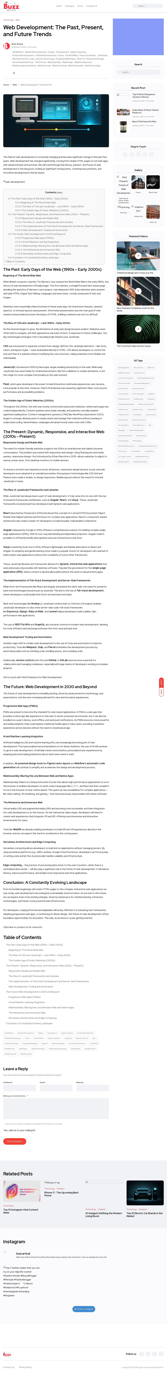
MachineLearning (20, 58)
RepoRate (121, 430)
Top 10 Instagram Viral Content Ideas (20, 1211)
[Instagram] (161, 1354)
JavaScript (102, 55)
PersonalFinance (139, 425)
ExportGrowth (123, 389)
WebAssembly (54, 62)
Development (62, 52)
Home (59, 6)
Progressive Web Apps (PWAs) (34, 237)
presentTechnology (45, 58)
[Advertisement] (139, 37)
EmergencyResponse (141, 383)
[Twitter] (148, 1354)
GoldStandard (138, 399)
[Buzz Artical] (11, 6)
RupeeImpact (141, 436)
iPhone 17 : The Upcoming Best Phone (61, 1194)
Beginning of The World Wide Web (35, 202)
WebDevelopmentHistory (24, 65)
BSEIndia (150, 368)
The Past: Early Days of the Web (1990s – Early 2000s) (38, 198)
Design (51, 52)
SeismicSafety (123, 441)
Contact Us (91, 6)
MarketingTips (123, 420)
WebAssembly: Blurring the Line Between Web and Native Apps (51, 245)
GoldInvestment (124, 399)
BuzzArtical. (159, 1367)
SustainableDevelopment (148, 446)
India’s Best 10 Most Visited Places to (145, 111)
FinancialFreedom (138, 389)
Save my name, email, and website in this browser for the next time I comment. (34, 1124)
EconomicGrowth (124, 383)
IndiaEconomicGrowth (145, 404)
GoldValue (151, 399)
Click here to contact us (15, 927)
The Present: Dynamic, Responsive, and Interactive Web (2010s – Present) (48, 214)
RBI (150, 425)
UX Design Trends (124, 457)
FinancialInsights (138, 394)
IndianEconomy (137, 409)
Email (43, 1082)
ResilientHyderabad (136, 430)
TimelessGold (135, 451)
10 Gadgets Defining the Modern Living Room (103, 1215)
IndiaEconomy (123, 409)
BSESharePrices (124, 373)
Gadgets (151, 394)
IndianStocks (151, 409)
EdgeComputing (78, 52)
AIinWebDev (18, 52)
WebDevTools (44, 65)
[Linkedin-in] (154, 1354)
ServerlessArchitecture (22, 62)
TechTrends (40, 62)
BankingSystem (123, 368)
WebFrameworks (76, 65)
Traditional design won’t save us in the (135, 272)
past (32, 58)
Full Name (8, 1082)
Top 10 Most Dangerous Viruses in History (143, 95)
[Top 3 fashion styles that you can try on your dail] (22, 1284)
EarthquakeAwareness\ (145, 378)
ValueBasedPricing (142, 457)
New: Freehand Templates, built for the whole (135, 309)
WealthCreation (123, 462)
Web (15, 84)
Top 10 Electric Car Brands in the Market (145, 1215)
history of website (87, 55)
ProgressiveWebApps (66, 58)
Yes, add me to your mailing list (19, 1130)
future (61, 55)
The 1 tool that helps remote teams (134, 346)
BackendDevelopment (35, 52)
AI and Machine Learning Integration (37, 241)
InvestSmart (137, 415)
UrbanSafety (149, 451)
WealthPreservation (140, 462)
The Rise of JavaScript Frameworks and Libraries (44, 222)
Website (80, 1082)
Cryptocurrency (139, 373)
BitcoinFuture (138, 368)
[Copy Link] (14, 73)
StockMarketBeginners (126, 446)
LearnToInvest (151, 415)
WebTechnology (92, 65)
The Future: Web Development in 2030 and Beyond (36, 233)
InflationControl (123, 415)
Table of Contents (15, 261)
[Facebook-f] (141, 1354)
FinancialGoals (123, 394)
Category (69, 6)
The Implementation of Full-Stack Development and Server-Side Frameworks (59, 226)
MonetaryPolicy (123, 425)
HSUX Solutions (30, 677)
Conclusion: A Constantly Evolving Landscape (33, 257)
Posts (80, 6)
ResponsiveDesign (95, 58)
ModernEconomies (138, 420)
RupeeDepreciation (125, 436)
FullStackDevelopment (46, 55)
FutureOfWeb (71, 55)
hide (59, 192)
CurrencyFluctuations (125, 378)
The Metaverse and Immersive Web (37, 249)
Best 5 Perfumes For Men (144, 121)
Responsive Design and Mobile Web (36, 218)
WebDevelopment (83, 62)
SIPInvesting (137, 441)
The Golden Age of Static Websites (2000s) (41, 210)
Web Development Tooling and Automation (41, 230)
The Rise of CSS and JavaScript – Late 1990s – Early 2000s (49, 206)
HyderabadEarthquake (126, 404)
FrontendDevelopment (23, 55)
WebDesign (67, 62)
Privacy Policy (25, 1367)
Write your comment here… (15, 1096)
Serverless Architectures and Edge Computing (43, 253)
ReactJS (81, 58)
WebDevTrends (59, 65)
